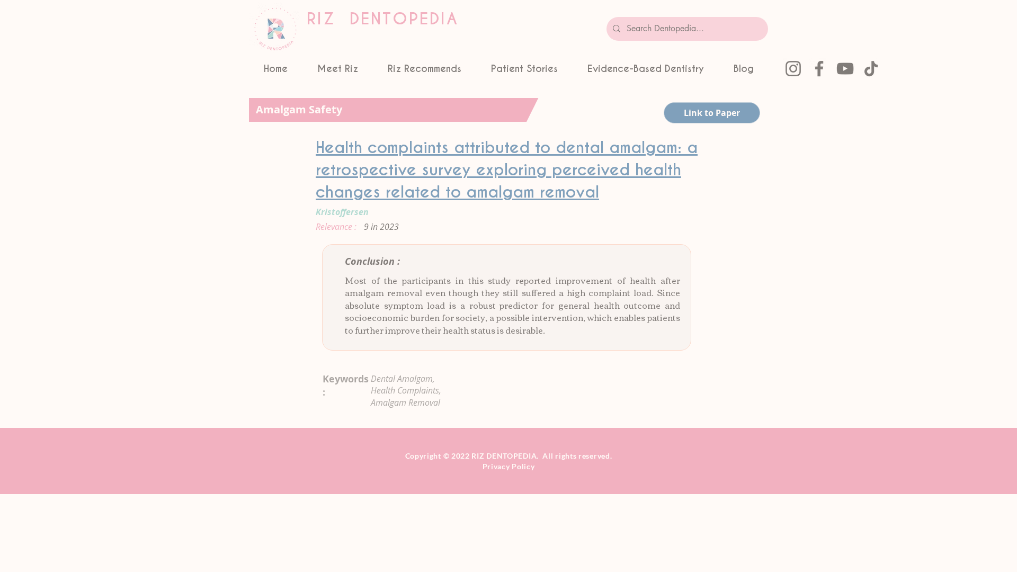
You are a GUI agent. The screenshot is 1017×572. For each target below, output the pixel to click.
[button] (18, 41)
